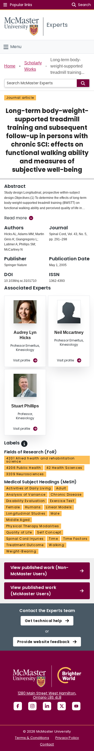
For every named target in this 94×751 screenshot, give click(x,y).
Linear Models (59, 507)
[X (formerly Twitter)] (61, 706)
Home (9, 66)
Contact (47, 744)
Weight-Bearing (21, 551)
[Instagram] (32, 706)
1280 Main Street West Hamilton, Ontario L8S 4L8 (47, 695)
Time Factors (75, 538)
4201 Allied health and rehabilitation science (40, 460)
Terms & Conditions (32, 737)
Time (53, 538)
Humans (33, 507)
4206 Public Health (23, 467)
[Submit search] (83, 83)
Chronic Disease (66, 494)
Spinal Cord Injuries (25, 538)
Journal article (20, 97)
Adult (61, 488)
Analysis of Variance (25, 494)
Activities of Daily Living (28, 488)
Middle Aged (18, 519)
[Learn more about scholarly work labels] (24, 444)
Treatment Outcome (25, 545)
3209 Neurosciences (25, 474)
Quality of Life (19, 532)
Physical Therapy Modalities (32, 526)
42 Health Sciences (64, 467)
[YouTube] (76, 706)
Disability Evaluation (25, 501)
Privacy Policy (67, 737)
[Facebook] (18, 706)
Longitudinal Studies (25, 513)
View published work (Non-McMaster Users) (39, 570)
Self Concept (49, 532)
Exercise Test (62, 501)
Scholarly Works (33, 66)
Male (55, 513)
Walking (56, 545)
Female (13, 507)
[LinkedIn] (47, 706)
